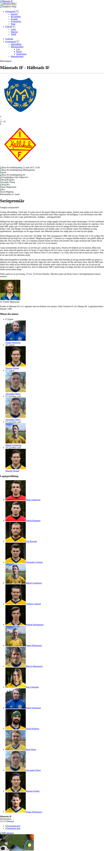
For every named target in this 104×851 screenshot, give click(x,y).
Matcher (14, 32)
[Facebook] (12, 826)
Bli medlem (16, 16)
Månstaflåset (16, 44)
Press (13, 24)
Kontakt (14, 19)
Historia (14, 14)
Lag (18, 49)
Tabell (13, 34)
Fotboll (8, 27)
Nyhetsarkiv (16, 21)
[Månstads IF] (6, 1)
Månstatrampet (17, 56)
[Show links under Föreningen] (17, 11)
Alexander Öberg (12, 394)
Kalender (9, 39)
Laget (13, 29)
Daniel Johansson (12, 342)
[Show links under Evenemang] (17, 41)
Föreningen (10, 11)
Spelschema (21, 54)
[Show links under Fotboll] (13, 26)
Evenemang (10, 41)
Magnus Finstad (12, 368)
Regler (19, 51)
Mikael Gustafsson (13, 445)
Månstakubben (17, 47)
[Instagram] (12, 828)
